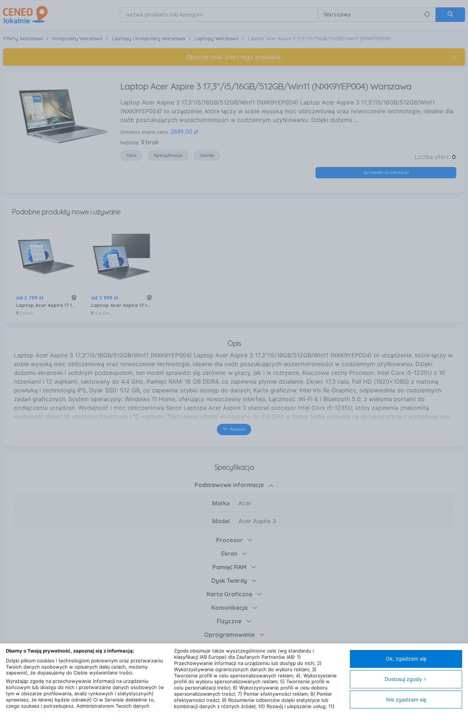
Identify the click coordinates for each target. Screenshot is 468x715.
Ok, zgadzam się (406, 658)
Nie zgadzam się (406, 699)
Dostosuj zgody (403, 679)
